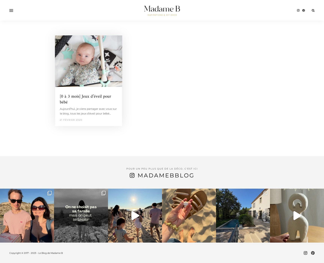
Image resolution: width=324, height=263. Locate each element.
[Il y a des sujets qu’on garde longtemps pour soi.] (81, 216)
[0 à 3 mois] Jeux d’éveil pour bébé (85, 99)
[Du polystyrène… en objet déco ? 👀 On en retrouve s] (297, 216)
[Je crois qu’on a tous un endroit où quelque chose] (135, 216)
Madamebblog (166, 175)
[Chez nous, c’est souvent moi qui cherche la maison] (243, 216)
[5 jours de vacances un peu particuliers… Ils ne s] (27, 216)
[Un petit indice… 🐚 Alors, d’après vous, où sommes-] (189, 216)
